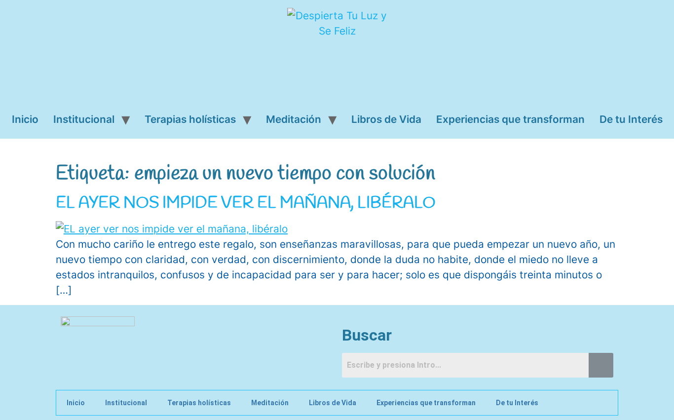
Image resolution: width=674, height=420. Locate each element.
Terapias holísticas (190, 119)
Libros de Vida (386, 119)
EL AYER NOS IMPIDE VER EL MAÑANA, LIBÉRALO (246, 203)
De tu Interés (631, 119)
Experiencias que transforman (510, 119)
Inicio (25, 119)
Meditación (293, 119)
